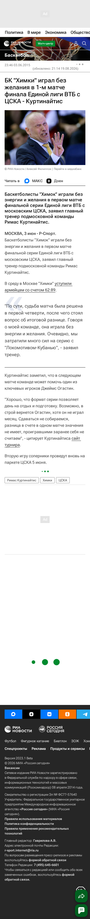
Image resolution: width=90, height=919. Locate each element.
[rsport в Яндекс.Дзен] (31, 714)
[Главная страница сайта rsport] (27, 43)
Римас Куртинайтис (21, 480)
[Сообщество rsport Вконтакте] (49, 714)
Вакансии (12, 768)
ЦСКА (63, 480)
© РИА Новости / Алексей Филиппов (28, 169)
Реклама (39, 749)
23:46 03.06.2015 (17, 65)
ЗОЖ (75, 741)
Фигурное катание (35, 741)
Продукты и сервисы (67, 749)
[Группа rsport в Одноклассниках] (67, 714)
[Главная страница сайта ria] (5, 43)
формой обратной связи (47, 860)
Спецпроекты (16, 749)
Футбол (10, 741)
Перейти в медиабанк (67, 169)
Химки (47, 480)
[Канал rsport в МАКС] (13, 714)
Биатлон (60, 741)
